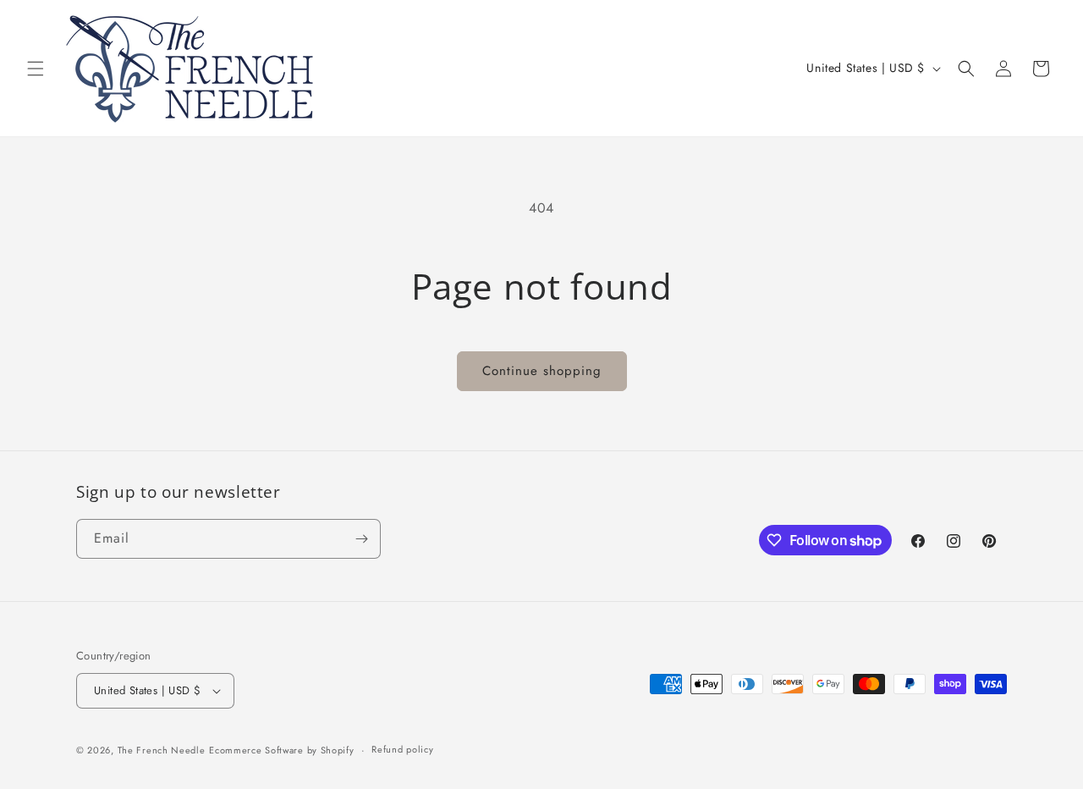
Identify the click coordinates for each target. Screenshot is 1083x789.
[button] (35, 68)
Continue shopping (542, 370)
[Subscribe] (361, 539)
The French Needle (162, 750)
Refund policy (402, 749)
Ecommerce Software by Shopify (281, 750)
